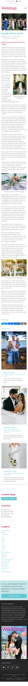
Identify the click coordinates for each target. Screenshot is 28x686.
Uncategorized (5, 568)
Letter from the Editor (7, 559)
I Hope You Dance (9, 372)
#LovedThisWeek (5, 530)
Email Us (20, 1)
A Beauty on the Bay (10, 427)
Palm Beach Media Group (15, 674)
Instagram (4, 555)
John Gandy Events (6, 82)
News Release (5, 563)
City (2, 536)
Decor (2, 541)
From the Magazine (6, 38)
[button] (26, 8)
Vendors (24, 678)
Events (13, 679)
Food (2, 550)
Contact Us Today (14, 596)
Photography (4, 564)
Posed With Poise (7, 517)
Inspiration (6, 431)
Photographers (17, 678)
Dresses (10, 473)
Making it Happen (6, 561)
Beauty (5, 473)
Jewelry (3, 557)
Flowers (3, 548)
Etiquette (3, 546)
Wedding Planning (14, 38)
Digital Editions (9, 678)
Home (3, 678)
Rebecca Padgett (16, 36)
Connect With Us (19, 679)
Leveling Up (6, 515)
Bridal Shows (4, 534)
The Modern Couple (10, 471)
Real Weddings (5, 566)
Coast (5, 429)
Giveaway (8, 679)
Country (3, 539)
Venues (13, 431)
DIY (2, 543)
